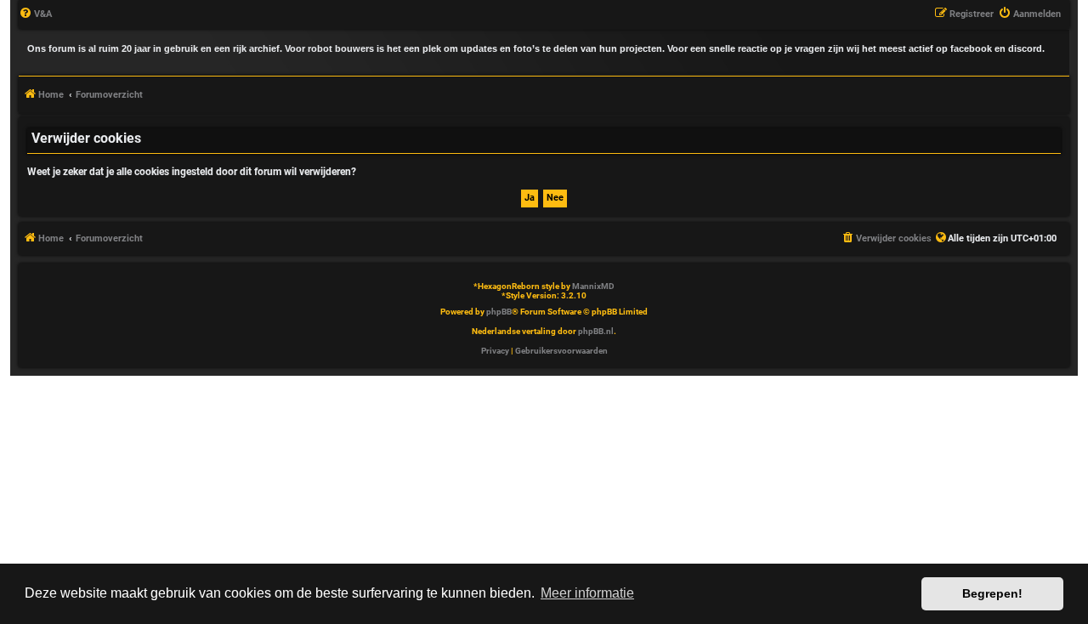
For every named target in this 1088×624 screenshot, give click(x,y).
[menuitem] (35, 14)
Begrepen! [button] (992, 593)
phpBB (499, 311)
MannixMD (593, 286)
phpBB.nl (596, 331)
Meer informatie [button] (587, 593)
